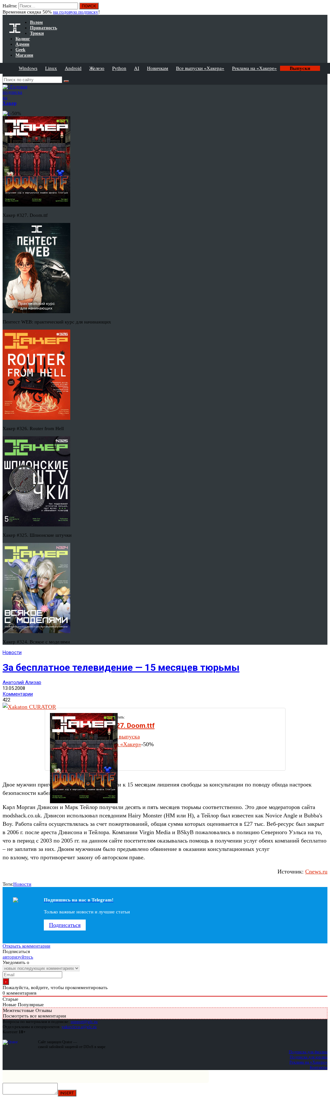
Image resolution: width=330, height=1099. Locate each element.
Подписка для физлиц (308, 1051)
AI (136, 68)
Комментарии (18, 694)
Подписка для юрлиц (308, 1057)
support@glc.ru (84, 1021)
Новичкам (157, 68)
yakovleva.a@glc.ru (79, 1026)
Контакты (318, 1067)
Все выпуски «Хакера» (200, 68)
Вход (323, 9)
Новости (12, 652)
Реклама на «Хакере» (254, 68)
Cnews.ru (316, 871)
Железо (96, 68)
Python (119, 68)
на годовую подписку (75, 11)
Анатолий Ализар (22, 682)
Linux (51, 68)
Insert (67, 1093)
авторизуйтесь (18, 956)
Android (73, 68)
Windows (28, 68)
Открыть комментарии (26, 946)
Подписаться (65, 925)
